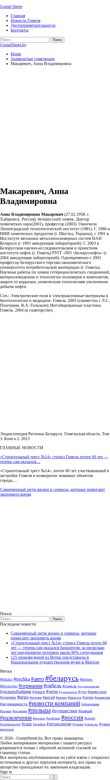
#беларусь (62, 678)
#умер (104, 724)
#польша (39, 710)
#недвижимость (14, 704)
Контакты (20, 30)
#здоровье (8, 697)
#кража (61, 697)
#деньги (38, 692)
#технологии (58, 723)
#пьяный (85, 711)
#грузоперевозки (88, 686)
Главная (18, 15)
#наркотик (102, 697)
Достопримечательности (33, 25)
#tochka (22, 679)
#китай (49, 697)
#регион (39, 718)
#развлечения (16, 717)
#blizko (6, 679)
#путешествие (64, 711)
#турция (77, 724)
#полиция (20, 711)
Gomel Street (11, 6)
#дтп (82, 692)
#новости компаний (54, 703)
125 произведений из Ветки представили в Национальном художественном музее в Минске (55, 659)
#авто (37, 679)
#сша (27, 723)
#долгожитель (68, 692)
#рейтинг (53, 718)
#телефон (39, 724)
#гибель (52, 685)
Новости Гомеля (25, 20)
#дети (52, 691)
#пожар (5, 711)
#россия (72, 717)
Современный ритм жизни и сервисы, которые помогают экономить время (53, 635)
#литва (87, 697)
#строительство (10, 724)
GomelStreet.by (13, 45)
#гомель (69, 686)
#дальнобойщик (15, 691)
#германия (30, 685)
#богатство (8, 686)
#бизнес (86, 679)
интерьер (7, 729)
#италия (36, 697)
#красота (74, 697)
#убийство (91, 724)
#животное (97, 691)
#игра (23, 697)
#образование (90, 704)
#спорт (89, 718)
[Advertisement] (55, 125)
